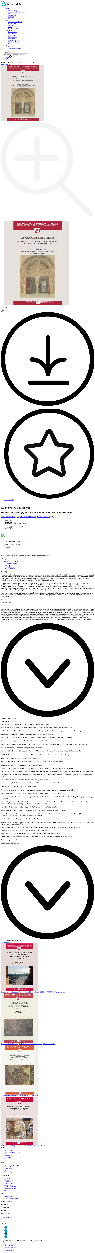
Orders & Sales (12, 32)
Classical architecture (10, 563)
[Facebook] (5, 1228)
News (6, 45)
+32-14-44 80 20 (7, 1217)
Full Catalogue (12, 10)
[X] (5, 1231)
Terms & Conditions (10, 1247)
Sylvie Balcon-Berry (8, 517)
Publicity (10, 18)
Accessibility (8, 1249)
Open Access (12, 25)
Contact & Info (8, 30)
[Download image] (47, 405)
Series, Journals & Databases (16, 12)
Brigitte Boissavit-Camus (26, 517)
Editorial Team (12, 23)
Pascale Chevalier (43, 517)
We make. (10, 1244)
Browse (6, 8)
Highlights (11, 17)
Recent (10, 13)
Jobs (9, 43)
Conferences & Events (14, 48)
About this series (6, 64)
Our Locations (12, 37)
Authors (6, 20)
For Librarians (12, 33)
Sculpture (7, 565)
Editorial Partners (13, 28)
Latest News (11, 47)
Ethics (10, 27)
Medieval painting (9, 568)
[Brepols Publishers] (11, 5)
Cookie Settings (9, 1250)
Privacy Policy (8, 1245)
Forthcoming (12, 15)
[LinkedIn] (5, 1237)
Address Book (12, 35)
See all (3, 942)
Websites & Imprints (14, 42)
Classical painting (9, 567)
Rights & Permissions (14, 40)
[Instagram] (5, 1234)
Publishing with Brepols (15, 22)
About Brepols (12, 38)
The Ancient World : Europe (12, 562)
